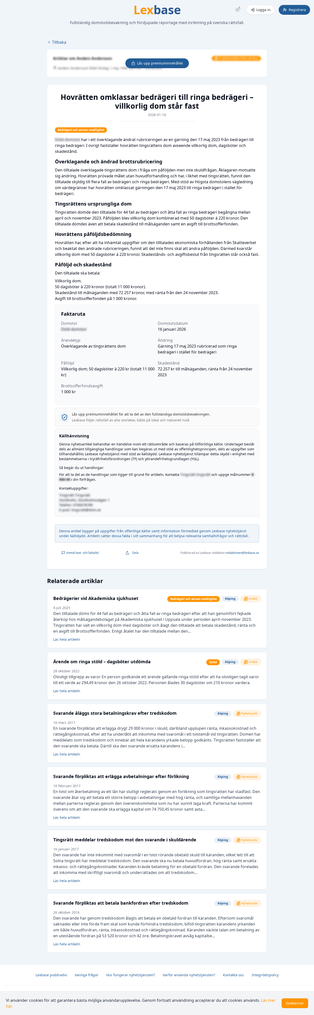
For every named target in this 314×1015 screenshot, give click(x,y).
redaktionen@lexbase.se (242, 553)
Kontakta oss (233, 975)
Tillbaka (59, 42)
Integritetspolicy (265, 975)
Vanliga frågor (86, 975)
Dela (135, 553)
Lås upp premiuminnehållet (160, 63)
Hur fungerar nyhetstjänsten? (130, 975)
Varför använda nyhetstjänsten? (189, 975)
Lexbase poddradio (51, 975)
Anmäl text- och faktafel (82, 553)
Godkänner (295, 1003)
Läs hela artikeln (66, 639)
